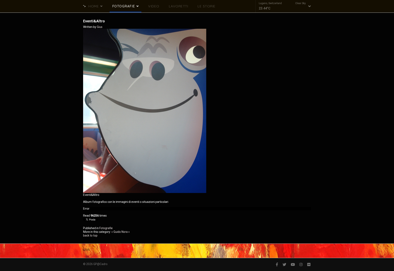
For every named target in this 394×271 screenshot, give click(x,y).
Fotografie (123, 6)
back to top (90, 235)
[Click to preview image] (197, 111)
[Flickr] (308, 264)
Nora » (125, 231)
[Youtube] (293, 264)
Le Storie (207, 6)
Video (153, 6)
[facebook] (277, 264)
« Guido (116, 231)
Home (93, 6)
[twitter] (284, 264)
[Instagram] (301, 264)
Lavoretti (178, 6)
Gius (99, 27)
